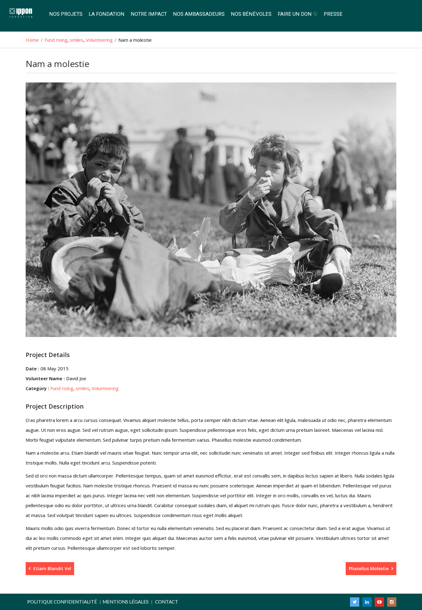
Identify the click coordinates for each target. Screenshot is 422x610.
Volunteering (105, 388)
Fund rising (61, 388)
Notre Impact (149, 14)
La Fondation (106, 14)
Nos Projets (65, 14)
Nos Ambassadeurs (199, 14)
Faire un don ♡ (298, 14)
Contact (166, 601)
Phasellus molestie (369, 568)
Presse (333, 14)
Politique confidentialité (62, 601)
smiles (82, 388)
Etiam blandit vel (51, 568)
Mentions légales (126, 601)
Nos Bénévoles (251, 14)
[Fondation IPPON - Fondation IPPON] (23, 13)
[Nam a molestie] (211, 209)
